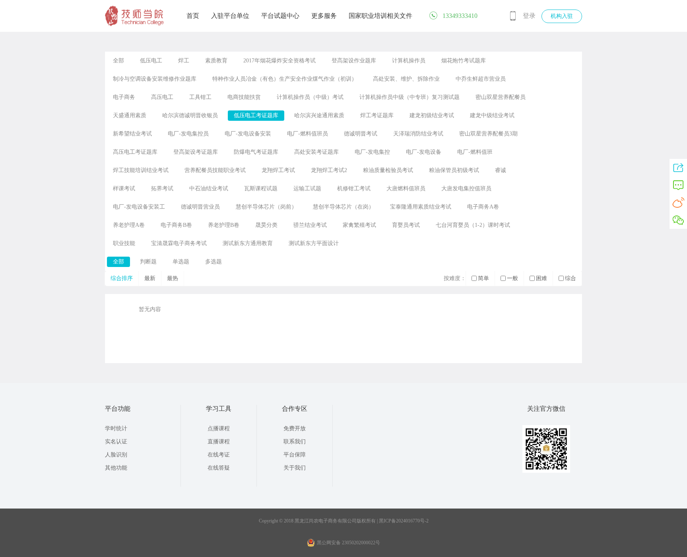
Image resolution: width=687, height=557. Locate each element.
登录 (529, 15)
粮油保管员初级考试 (454, 170)
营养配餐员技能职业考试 (215, 170)
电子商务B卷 (176, 225)
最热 (172, 278)
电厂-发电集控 (372, 152)
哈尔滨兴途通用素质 (319, 115)
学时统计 (116, 428)
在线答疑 (219, 468)
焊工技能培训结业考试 (141, 170)
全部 (118, 61)
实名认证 (116, 442)
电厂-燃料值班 (475, 152)
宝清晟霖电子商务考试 (179, 243)
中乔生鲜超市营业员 (481, 79)
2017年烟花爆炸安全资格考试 (279, 61)
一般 (512, 278)
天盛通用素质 (129, 115)
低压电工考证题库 (256, 115)
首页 (192, 15)
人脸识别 (116, 455)
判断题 (148, 262)
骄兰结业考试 (310, 225)
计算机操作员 (408, 61)
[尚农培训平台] (135, 24)
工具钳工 (200, 97)
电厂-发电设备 (423, 152)
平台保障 (294, 455)
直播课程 (219, 442)
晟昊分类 (266, 225)
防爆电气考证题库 (256, 152)
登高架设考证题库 (195, 152)
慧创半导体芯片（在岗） (343, 207)
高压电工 (162, 97)
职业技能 (124, 243)
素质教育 (216, 61)
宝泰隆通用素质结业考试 (420, 207)
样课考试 (124, 188)
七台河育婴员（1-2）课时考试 (473, 225)
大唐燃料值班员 (405, 188)
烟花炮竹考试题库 (463, 61)
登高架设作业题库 (354, 61)
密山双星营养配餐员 (500, 97)
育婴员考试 (406, 225)
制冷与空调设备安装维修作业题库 (154, 79)
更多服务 (324, 15)
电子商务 (124, 97)
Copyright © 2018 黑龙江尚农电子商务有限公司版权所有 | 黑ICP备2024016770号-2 (344, 521)
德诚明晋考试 (360, 134)
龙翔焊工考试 (278, 170)
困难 (541, 278)
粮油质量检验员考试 (388, 170)
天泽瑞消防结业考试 (418, 134)
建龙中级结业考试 (492, 115)
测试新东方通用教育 (248, 243)
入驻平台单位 (230, 15)
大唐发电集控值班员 (466, 188)
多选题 (213, 262)
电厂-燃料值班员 (307, 134)
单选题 (181, 262)
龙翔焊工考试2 (329, 170)
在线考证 (219, 455)
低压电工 (151, 61)
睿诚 (500, 170)
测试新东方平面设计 (314, 243)
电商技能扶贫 (244, 97)
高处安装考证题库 (316, 152)
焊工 (183, 61)
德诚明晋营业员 (200, 207)
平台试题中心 (280, 15)
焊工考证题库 (377, 115)
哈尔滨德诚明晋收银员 (190, 115)
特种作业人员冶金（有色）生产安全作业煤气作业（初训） (284, 79)
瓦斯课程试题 (261, 188)
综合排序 (122, 278)
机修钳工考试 (354, 188)
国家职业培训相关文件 (380, 15)
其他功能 (116, 468)
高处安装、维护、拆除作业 (406, 79)
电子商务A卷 (483, 207)
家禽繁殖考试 (359, 225)
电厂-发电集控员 (188, 134)
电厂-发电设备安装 (248, 134)
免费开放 (294, 428)
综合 (570, 278)
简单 (483, 278)
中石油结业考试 (208, 188)
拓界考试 (162, 188)
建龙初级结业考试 (431, 115)
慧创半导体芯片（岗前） (266, 207)
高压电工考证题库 (135, 152)
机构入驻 (562, 16)
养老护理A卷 (129, 225)
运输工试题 (307, 188)
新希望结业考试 (132, 134)
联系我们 (294, 442)
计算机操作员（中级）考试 (310, 97)
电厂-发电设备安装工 (139, 207)
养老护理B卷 (223, 225)
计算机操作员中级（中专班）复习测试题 (409, 97)
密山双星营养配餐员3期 (488, 134)
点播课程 (219, 428)
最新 (149, 278)
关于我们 (294, 468)
